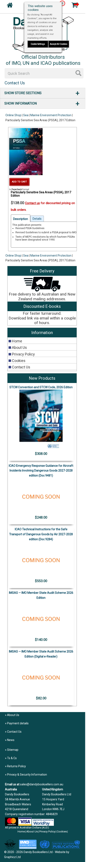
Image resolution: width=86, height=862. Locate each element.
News (10, 740)
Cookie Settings (38, 44)
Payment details (18, 723)
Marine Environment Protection (50, 115)
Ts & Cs (12, 758)
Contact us (32, 203)
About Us (13, 715)
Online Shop (13, 115)
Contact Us (14, 731)
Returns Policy (16, 766)
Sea (25, 115)
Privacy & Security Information (27, 774)
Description (20, 219)
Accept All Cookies (58, 44)
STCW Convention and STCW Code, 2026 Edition (41, 387)
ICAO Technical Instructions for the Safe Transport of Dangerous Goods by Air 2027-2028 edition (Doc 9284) (41, 534)
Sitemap (12, 749)
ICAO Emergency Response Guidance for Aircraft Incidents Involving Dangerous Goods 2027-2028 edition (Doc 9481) (41, 470)
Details (37, 218)
